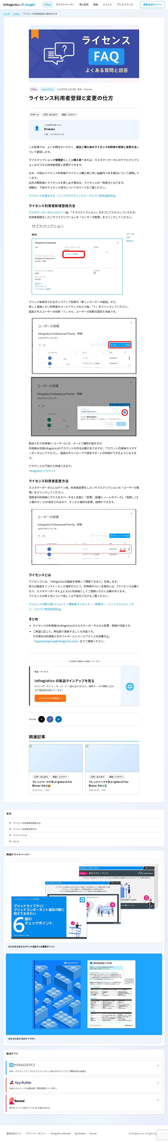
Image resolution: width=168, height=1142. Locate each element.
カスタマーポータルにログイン (47, 212)
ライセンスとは (18, 835)
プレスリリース (125, 4)
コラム (47, 4)
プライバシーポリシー (36, 1133)
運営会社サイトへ (152, 4)
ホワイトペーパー (65, 4)
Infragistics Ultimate (61, 1133)
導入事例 (83, 4)
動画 (95, 4)
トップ (6, 13)
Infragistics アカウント (42, 471)
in (59, 719)
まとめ (14, 841)
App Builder (80, 1133)
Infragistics (19, 4)
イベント (107, 4)
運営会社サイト (14, 1133)
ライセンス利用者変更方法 (23, 829)
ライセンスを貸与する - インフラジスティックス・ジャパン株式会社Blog (72, 196)
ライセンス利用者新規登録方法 (25, 823)
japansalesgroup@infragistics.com (56, 641)
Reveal (93, 1133)
